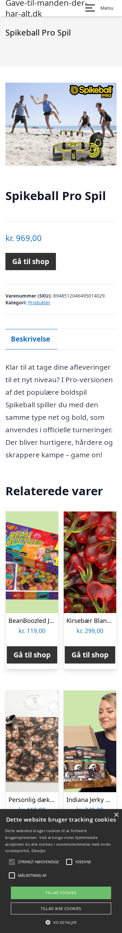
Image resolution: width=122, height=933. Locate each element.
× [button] (116, 815)
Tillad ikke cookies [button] (61, 908)
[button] (61, 922)
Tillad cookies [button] (61, 892)
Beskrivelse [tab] (30, 339)
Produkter (39, 302)
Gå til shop (30, 261)
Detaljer (39, 850)
